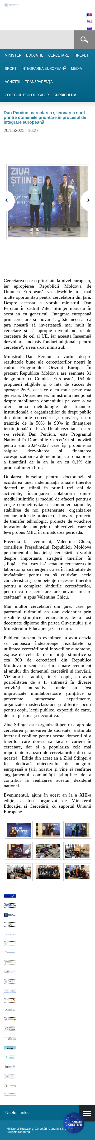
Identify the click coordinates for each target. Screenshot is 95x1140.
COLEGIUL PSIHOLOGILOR (27, 95)
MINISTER (13, 55)
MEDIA (76, 69)
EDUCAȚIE (35, 55)
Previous (9, 201)
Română (89, 14)
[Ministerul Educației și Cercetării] (12, 6)
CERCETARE (58, 55)
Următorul (85, 201)
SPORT (11, 69)
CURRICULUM (65, 95)
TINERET (81, 55)
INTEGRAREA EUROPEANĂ (43, 69)
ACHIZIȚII (12, 82)
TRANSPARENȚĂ (39, 82)
